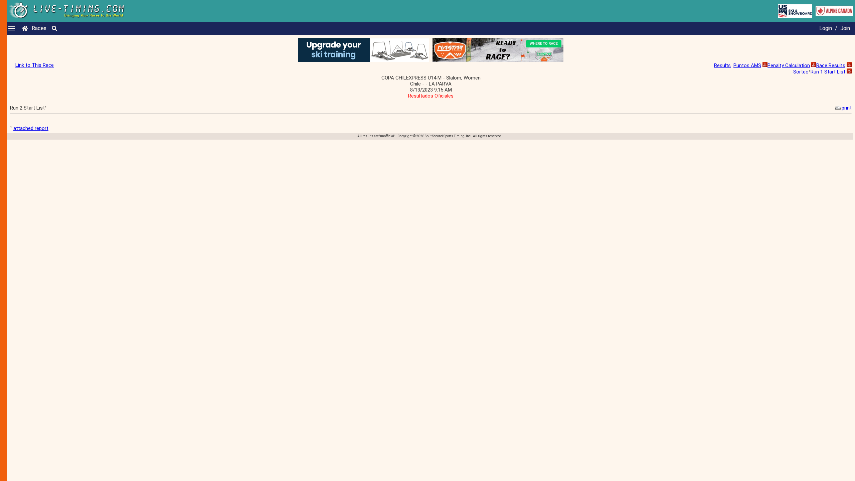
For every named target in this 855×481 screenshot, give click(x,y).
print (847, 108)
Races (39, 28)
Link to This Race (34, 65)
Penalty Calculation (788, 65)
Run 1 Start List (828, 72)
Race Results (830, 65)
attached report (30, 128)
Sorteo (801, 72)
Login (825, 28)
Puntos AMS (747, 65)
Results (722, 65)
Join (845, 28)
